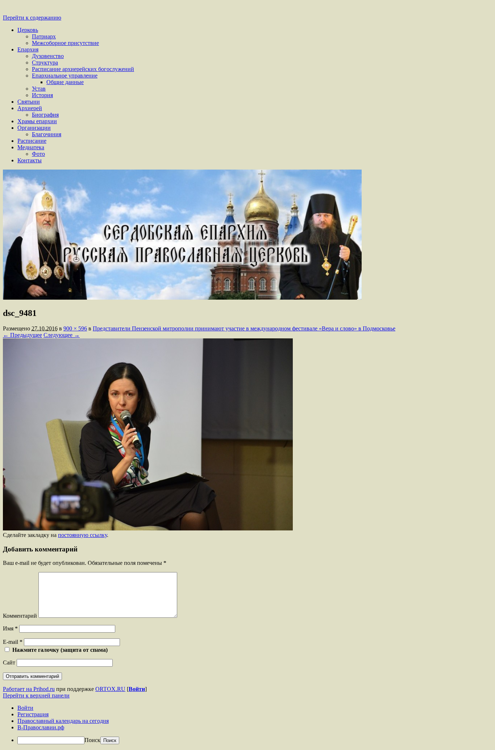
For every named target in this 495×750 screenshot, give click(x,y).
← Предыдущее (22, 335)
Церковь (27, 30)
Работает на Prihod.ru (29, 689)
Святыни (28, 102)
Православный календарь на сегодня (63, 721)
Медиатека (30, 147)
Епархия (27, 49)
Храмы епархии (37, 121)
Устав (39, 89)
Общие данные (65, 82)
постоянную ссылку (82, 535)
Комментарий (20, 616)
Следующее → (61, 335)
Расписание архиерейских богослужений (83, 69)
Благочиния (46, 134)
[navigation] (247, 724)
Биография (45, 115)
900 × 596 (75, 328)
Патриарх (44, 36)
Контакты (29, 160)
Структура (45, 62)
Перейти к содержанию (32, 17)
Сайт (9, 662)
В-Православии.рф (40, 727)
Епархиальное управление (64, 75)
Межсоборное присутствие (65, 43)
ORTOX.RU (110, 689)
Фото (38, 154)
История (42, 95)
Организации (34, 128)
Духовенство (48, 56)
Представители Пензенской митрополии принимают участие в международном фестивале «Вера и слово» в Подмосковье (244, 328)
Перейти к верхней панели (36, 695)
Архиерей (29, 108)
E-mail (12, 642)
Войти (137, 689)
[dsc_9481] (148, 528)
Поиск (92, 740)
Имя (10, 628)
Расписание (31, 141)
